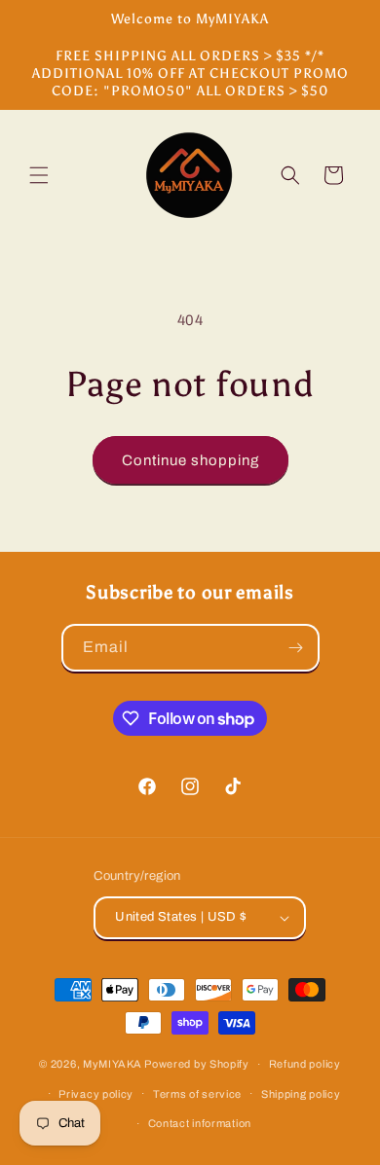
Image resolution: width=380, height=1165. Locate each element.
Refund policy (305, 1064)
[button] (39, 175)
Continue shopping (190, 460)
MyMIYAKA (112, 1064)
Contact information (199, 1123)
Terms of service (197, 1094)
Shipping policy (301, 1094)
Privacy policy (95, 1094)
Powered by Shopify (196, 1064)
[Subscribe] (296, 648)
